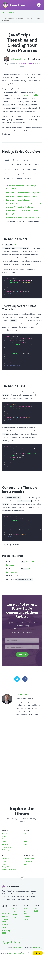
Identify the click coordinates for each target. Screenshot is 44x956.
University (5, 913)
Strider (26, 839)
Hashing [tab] (28, 178)
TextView (5, 844)
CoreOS (4, 861)
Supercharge (6, 932)
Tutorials (10, 12)
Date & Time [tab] (8, 164)
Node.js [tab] (6, 160)
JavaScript (22, 63)
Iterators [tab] (7, 169)
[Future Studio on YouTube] (4, 943)
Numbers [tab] (26, 169)
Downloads (27, 908)
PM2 (25, 836)
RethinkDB (6, 859)
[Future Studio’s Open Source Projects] (18, 943)
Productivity (28, 861)
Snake (36, 909)
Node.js (31, 63)
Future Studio (17, 947)
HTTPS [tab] (19, 178)
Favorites (27, 916)
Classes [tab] (16, 169)
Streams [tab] (25, 160)
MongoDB (5, 867)
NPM (25, 842)
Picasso (4, 839)
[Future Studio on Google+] (15, 943)
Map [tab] (17, 174)
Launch (4, 927)
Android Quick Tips (8, 850)
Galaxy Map (26, 912)
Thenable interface (27, 576)
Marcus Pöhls (19, 59)
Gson (4, 836)
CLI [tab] (36, 178)
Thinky (26, 844)
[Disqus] (22, 763)
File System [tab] (8, 174)
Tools (25, 864)
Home (4, 910)
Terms (35, 947)
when (26, 95)
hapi (25, 833)
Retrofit (4, 833)
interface (13, 245)
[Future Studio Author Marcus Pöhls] (6, 59)
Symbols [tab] (35, 174)
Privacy (40, 947)
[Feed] (22, 878)
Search (26, 920)
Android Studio (7, 847)
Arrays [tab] (19, 164)
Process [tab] (25, 174)
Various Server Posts (9, 869)
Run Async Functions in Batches (18, 200)
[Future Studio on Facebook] (11, 943)
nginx (4, 864)
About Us (5, 924)
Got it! (37, 953)
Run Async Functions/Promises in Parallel (21, 196)
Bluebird (35, 95)
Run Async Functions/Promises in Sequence (22, 192)
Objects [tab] (36, 169)
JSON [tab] (37, 164)
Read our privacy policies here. (16, 953)
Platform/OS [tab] (8, 178)
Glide (4, 842)
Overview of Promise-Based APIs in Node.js (22, 217)
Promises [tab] (28, 164)
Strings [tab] (15, 160)
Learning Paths (5, 920)
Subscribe (22, 654)
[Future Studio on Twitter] (8, 943)
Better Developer (29, 859)
